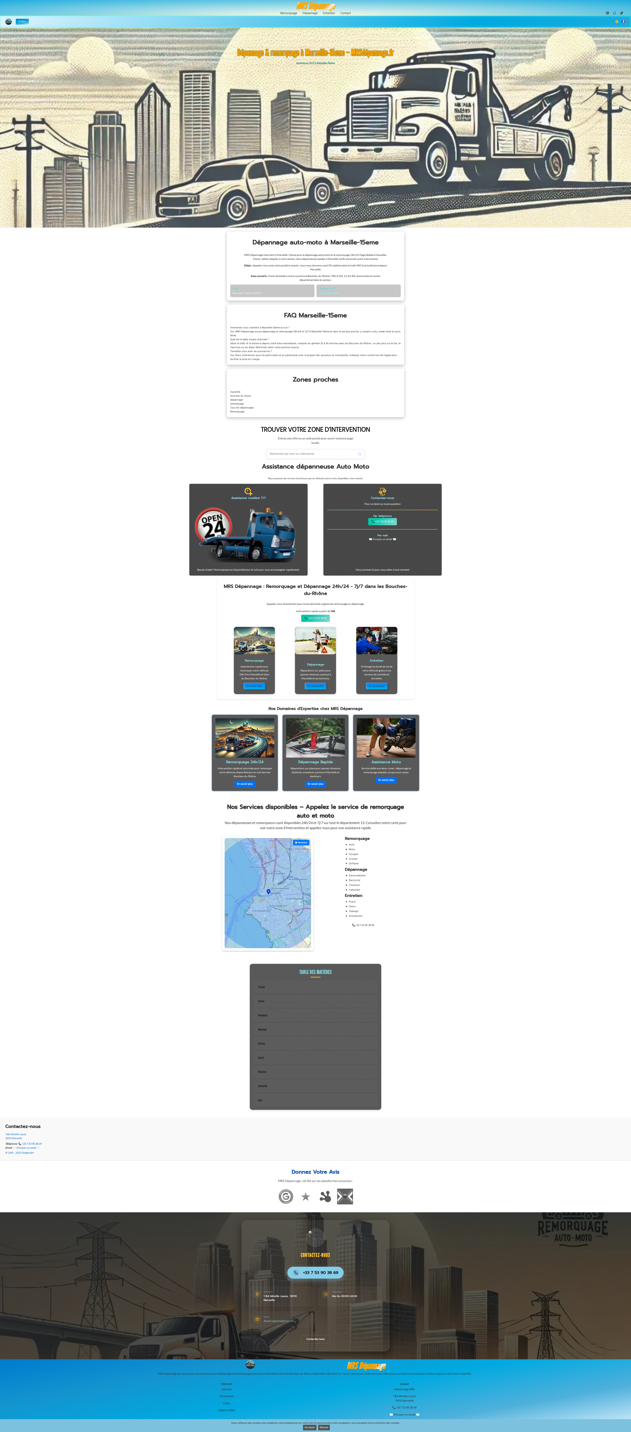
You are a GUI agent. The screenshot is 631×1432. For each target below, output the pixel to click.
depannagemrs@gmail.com (279, 1321)
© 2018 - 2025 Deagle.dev (19, 1153)
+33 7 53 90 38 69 (329, 293)
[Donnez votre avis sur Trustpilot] (306, 1196)
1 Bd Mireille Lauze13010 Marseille (15, 1136)
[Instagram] (607, 13)
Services (261, 1001)
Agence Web (227, 1410)
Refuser (324, 1427)
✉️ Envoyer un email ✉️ (382, 539)
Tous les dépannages (242, 408)
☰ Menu (22, 21)
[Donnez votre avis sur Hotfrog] (325, 1196)
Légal (260, 1100)
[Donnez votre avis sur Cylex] (345, 1196)
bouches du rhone (240, 396)
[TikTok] (621, 13)
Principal (261, 987)
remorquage (237, 404)
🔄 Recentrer (301, 842)
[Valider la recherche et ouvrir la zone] (359, 454)
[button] (268, 891)
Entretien (261, 1043)
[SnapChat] (614, 13)
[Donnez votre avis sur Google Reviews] (286, 1196)
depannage (236, 400)
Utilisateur (262, 1072)
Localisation (262, 1086)
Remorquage (237, 412)
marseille (235, 392)
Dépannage (262, 1029)
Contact (261, 1057)
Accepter (310, 1427)
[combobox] (315, 454)
